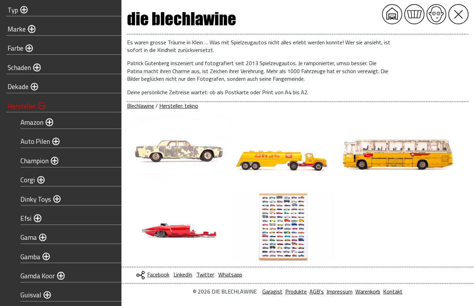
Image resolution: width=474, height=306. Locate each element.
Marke (17, 29)
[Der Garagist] (436, 14)
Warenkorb (367, 291)
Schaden (19, 67)
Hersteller (22, 106)
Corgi (27, 180)
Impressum (340, 291)
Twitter (205, 274)
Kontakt (393, 291)
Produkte (296, 291)
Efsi (26, 218)
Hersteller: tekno (178, 106)
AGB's (317, 291)
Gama (28, 237)
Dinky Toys (35, 199)
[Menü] (458, 14)
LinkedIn (182, 274)
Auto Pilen (35, 141)
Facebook (158, 274)
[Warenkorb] (414, 14)
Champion (34, 161)
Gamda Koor (37, 276)
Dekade (18, 86)
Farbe (15, 48)
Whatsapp (230, 274)
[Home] (392, 14)
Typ (13, 10)
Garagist (272, 291)
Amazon (31, 122)
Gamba (30, 257)
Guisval (30, 295)
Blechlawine (140, 106)
